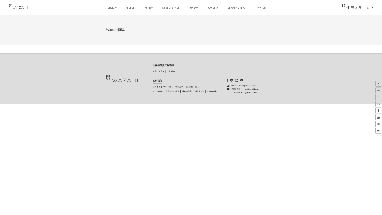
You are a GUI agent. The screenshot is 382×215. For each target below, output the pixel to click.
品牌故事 (156, 86)
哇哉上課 (179, 86)
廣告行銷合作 (158, 71)
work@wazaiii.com (247, 85)
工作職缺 (171, 71)
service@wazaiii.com (250, 89)
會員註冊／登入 (192, 86)
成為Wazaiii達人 (172, 91)
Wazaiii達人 (168, 86)
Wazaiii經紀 (158, 91)
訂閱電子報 (212, 91)
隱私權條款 (199, 91)
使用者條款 (187, 91)
